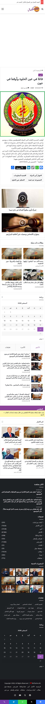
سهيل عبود (31, 608)
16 (4, 321)
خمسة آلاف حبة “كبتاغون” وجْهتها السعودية (33, 262)
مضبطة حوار (38, 548)
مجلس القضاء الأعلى (27, 615)
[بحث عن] (42, 9)
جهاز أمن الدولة (35, 175)
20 (22, 325)
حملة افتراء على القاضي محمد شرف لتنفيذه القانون (34, 441)
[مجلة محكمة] (33, 9)
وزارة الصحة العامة (11, 618)
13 (22, 321)
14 (16, 321)
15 (10, 321)
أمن (34, 70)
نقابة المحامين (38, 618)
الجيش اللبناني (38, 604)
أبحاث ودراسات (37, 522)
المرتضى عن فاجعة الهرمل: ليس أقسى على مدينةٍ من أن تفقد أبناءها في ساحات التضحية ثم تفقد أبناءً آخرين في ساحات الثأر (12, 465)
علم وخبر (39, 542)
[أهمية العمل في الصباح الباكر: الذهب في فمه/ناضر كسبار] (11, 432)
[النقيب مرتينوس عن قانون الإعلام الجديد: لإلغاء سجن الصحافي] (8, 589)
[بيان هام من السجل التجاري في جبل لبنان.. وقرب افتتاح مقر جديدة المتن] (33, 453)
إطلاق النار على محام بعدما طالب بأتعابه (33, 283)
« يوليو (41, 339)
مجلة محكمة (39, 615)
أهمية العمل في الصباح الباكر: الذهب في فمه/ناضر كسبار (23, 2)
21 (16, 325)
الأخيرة (23, 347)
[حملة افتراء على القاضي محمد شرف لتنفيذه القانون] (33, 432)
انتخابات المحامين (27, 604)
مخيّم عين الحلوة (17, 180)
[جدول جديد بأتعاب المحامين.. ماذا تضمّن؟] (37, 388)
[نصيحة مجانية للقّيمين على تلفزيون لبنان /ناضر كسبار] (22, 572)
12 (28, 321)
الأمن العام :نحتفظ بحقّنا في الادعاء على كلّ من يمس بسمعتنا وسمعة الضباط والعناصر (12, 284)
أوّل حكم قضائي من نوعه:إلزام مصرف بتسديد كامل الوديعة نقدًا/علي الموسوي (18, 377)
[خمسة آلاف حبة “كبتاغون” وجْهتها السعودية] (33, 253)
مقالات (40, 552)
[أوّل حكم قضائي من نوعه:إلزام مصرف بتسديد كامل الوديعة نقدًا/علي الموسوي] (37, 378)
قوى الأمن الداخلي (9, 611)
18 (34, 325)
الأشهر (37, 347)
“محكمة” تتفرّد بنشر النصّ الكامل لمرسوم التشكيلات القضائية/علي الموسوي (17, 355)
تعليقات (7, 347)
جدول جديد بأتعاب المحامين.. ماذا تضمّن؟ (17, 385)
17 (40, 325)
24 (40, 329)
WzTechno (35, 683)
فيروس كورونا (20, 611)
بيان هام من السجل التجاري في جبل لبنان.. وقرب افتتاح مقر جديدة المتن (34, 463)
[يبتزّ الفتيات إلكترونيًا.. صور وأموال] (12, 253)
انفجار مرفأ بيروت (15, 604)
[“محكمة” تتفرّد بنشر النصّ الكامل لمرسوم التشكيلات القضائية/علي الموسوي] (37, 357)
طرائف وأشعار (37, 539)
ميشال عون (16, 615)
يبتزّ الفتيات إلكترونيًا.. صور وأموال (14, 262)
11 (34, 321)
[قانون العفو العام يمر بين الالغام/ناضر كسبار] (36, 572)
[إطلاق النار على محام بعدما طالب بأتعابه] (33, 274)
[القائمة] (3, 9)
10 (40, 321)
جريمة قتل (39, 608)
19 (28, 325)
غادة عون (39, 611)
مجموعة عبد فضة (34, 180)
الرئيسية (39, 70)
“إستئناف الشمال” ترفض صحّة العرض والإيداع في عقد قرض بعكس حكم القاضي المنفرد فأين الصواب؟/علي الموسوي (17, 396)
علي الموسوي (10, 608)
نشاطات (39, 558)
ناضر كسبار (7, 615)
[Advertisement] (22, 43)
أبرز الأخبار (39, 526)
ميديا (40, 555)
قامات (40, 545)
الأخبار (40, 532)
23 (4, 325)
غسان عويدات (31, 611)
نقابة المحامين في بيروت (25, 618)
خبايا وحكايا (38, 535)
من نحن (6, 690)
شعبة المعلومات (19, 175)
